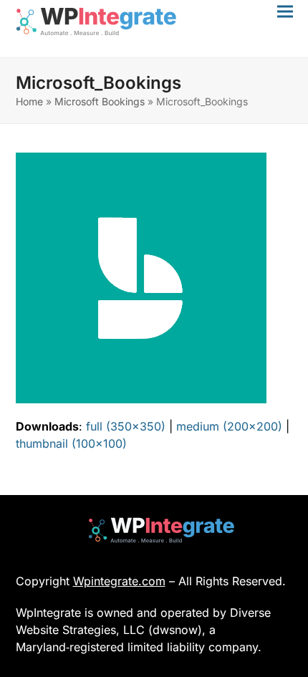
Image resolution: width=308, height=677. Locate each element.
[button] (285, 11)
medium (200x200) (229, 426)
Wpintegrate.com (119, 581)
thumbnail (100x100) (71, 443)
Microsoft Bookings (99, 101)
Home (29, 101)
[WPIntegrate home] (154, 530)
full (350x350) (125, 426)
